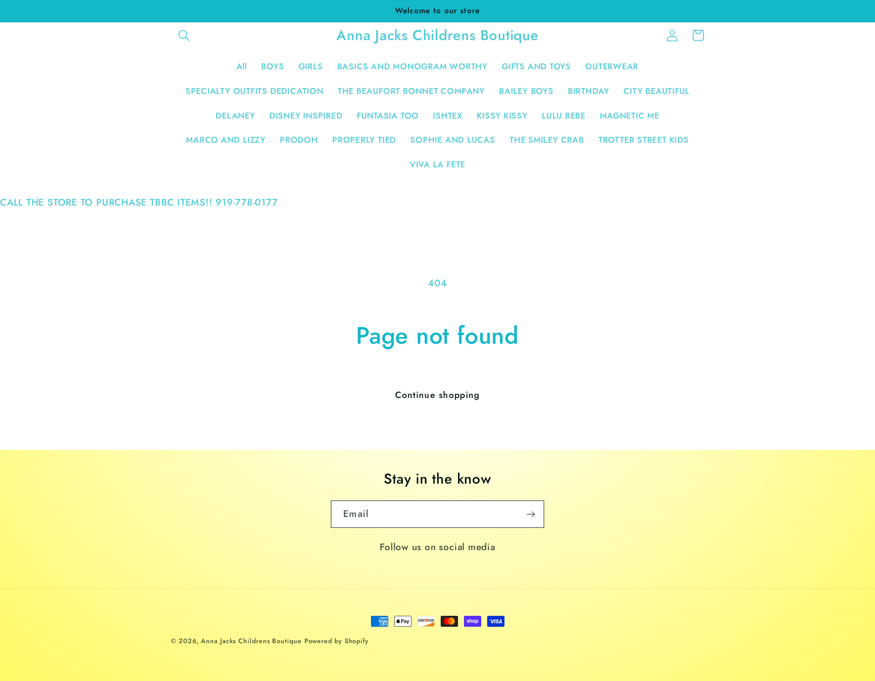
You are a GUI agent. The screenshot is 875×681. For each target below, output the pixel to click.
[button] (184, 35)
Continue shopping (437, 394)
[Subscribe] (531, 514)
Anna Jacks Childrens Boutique (251, 640)
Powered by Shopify (336, 640)
